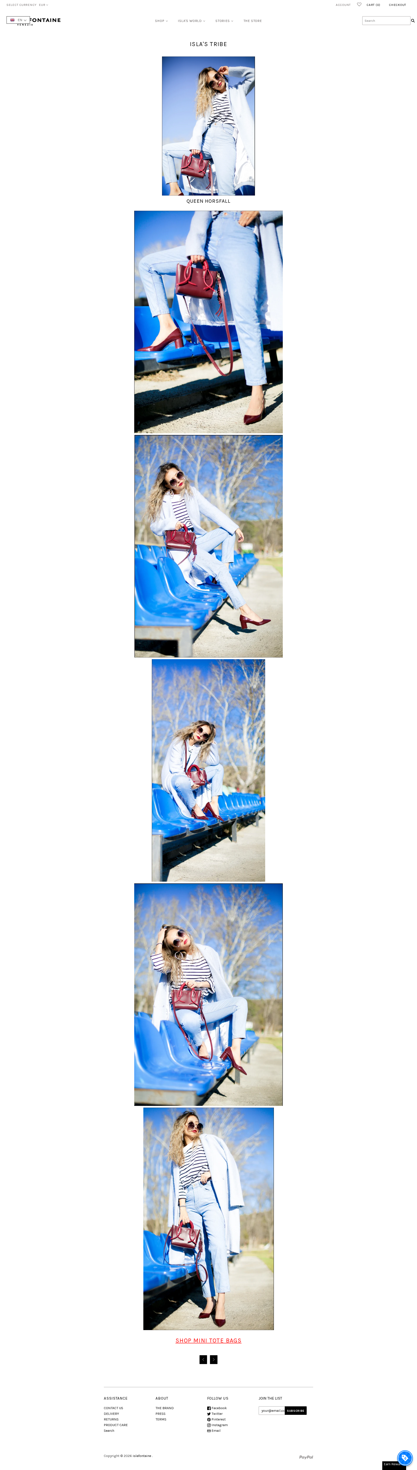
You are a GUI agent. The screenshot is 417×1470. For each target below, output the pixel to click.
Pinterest (218, 1419)
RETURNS (111, 1419)
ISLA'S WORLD (190, 21)
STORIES (222, 21)
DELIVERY (111, 1414)
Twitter (217, 1414)
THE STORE (252, 21)
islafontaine (142, 1456)
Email (216, 1431)
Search (109, 1431)
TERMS (161, 1419)
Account (343, 5)
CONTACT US (113, 1408)
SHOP (159, 21)
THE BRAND (165, 1408)
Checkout (397, 5)
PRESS (160, 1414)
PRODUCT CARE (116, 1425)
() (373, 5)
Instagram (219, 1425)
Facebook (219, 1408)
